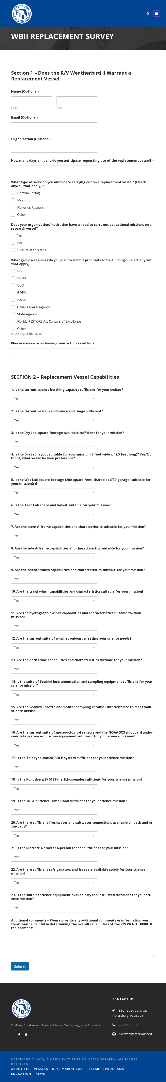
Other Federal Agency (33, 307)
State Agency (27, 314)
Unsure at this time (31, 250)
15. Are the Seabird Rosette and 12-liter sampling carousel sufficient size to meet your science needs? (81, 709)
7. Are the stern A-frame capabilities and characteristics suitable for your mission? (78, 527)
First (14, 107)
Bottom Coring (28, 193)
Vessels (41, 1069)
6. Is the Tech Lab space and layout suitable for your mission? (61, 505)
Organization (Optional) (31, 139)
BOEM (22, 293)
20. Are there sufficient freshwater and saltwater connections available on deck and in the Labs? (81, 824)
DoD (20, 285)
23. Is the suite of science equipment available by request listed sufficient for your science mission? (81, 897)
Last (59, 107)
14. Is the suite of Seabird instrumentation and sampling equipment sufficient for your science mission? (81, 683)
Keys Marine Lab (67, 1069)
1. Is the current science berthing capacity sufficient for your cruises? (67, 390)
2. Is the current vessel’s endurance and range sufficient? (57, 411)
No (19, 243)
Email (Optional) (24, 117)
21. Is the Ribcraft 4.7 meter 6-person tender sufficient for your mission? (69, 848)
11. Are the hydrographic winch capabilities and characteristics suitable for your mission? (76, 615)
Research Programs (105, 1069)
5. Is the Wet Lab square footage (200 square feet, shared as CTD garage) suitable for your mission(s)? (81, 482)
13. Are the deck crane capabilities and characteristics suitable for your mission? (76, 660)
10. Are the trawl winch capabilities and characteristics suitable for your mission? (77, 591)
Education (21, 1074)
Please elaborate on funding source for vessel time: (53, 343)
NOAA (21, 278)
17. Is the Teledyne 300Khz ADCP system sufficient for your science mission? (72, 758)
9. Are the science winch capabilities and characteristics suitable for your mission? (78, 570)
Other (21, 215)
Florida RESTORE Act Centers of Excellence (49, 321)
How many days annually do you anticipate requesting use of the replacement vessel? (82, 161)
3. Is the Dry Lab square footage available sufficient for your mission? (67, 433)
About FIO (20, 1069)
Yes (19, 235)
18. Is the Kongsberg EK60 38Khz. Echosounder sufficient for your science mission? (76, 779)
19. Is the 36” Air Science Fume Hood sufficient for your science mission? (69, 801)
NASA (21, 300)
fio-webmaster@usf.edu (136, 1034)
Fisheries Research (31, 207)
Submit (20, 966)
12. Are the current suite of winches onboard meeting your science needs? (71, 638)
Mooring (24, 200)
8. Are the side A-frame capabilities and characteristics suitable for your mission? (77, 548)
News (40, 1074)
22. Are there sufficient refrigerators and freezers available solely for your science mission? (78, 871)
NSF (20, 271)
